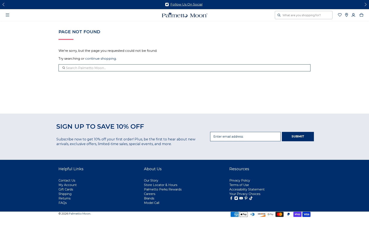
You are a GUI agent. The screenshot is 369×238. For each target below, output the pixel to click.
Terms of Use (239, 185)
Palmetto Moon (79, 213)
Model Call (151, 203)
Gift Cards (66, 189)
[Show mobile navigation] (7, 15)
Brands (149, 198)
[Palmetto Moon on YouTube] (241, 199)
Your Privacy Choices (244, 194)
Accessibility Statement (247, 189)
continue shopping (100, 58)
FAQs (63, 203)
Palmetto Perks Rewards (163, 189)
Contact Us (67, 180)
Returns (64, 198)
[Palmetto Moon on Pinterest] (246, 199)
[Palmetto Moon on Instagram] (236, 199)
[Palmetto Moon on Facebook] (231, 199)
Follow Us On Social (186, 4)
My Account (68, 185)
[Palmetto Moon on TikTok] (251, 199)
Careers (149, 194)
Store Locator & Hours (160, 185)
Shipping (65, 194)
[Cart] (361, 15)
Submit (297, 136)
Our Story (151, 180)
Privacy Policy (239, 180)
